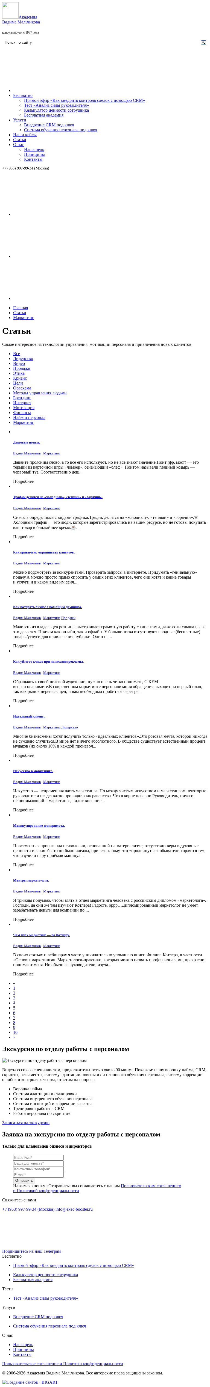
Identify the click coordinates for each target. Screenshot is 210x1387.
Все (16, 353)
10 (15, 1032)
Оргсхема (22, 388)
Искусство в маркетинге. (33, 771)
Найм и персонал (29, 417)
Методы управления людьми (40, 393)
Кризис (20, 378)
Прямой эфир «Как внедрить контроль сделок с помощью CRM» (84, 100)
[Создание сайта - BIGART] (30, 1382)
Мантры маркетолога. (31, 880)
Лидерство (23, 358)
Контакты (33, 159)
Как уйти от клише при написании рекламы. (48, 661)
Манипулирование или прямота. (39, 825)
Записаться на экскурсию (25, 1122)
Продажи (21, 368)
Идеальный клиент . (29, 716)
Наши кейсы (25, 134)
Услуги (19, 120)
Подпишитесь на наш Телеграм (32, 1251)
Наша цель (34, 149)
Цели (18, 383)
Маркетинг (23, 317)
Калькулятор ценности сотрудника (56, 110)
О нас (18, 144)
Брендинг (22, 397)
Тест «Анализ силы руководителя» (56, 105)
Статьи (19, 139)
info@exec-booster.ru (74, 1209)
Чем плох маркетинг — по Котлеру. (41, 935)
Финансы (22, 412)
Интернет (22, 402)
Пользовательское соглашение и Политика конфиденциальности (62, 1363)
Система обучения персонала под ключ (60, 129)
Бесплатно (23, 95)
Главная (20, 307)
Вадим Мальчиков (27, 453)
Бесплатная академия (43, 115)
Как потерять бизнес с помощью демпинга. (47, 607)
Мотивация (23, 407)
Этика (19, 373)
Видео (19, 363)
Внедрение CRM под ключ (49, 125)
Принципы (34, 154)
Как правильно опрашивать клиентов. (44, 552)
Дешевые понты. (26, 442)
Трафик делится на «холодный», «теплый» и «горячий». (58, 497)
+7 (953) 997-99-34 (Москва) (25, 168)
